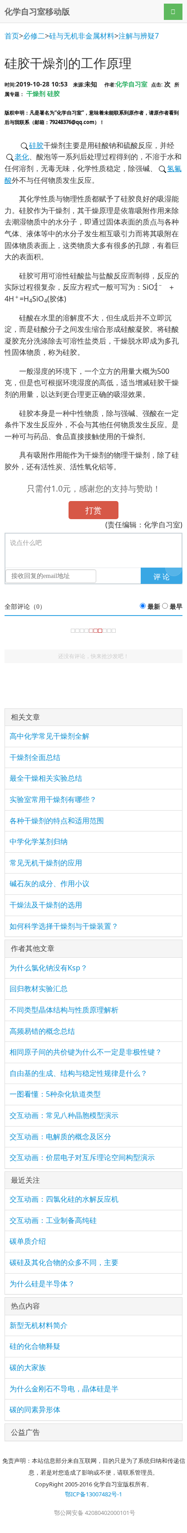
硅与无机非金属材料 (81, 36)
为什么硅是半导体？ (42, 1284)
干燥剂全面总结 (35, 757)
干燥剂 (35, 93)
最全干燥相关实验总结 (46, 778)
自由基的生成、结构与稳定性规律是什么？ (79, 1073)
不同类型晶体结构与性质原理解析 (64, 1010)
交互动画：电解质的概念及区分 (60, 1136)
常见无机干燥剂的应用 (46, 863)
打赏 (93, 510)
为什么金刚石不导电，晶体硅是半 (64, 1389)
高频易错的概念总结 (42, 1031)
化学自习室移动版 (37, 11)
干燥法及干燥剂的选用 (46, 905)
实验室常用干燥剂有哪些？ (53, 799)
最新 (154, 606)
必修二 (34, 36)
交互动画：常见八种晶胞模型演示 (64, 1115)
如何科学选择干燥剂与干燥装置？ (64, 926)
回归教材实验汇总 (39, 988)
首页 (12, 36)
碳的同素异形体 (35, 1409)
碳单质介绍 (28, 1241)
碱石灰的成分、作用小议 (49, 883)
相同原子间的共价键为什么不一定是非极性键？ (86, 1052)
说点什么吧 (26, 543)
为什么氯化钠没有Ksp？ (49, 968)
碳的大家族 (28, 1367)
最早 (176, 606)
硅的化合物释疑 (35, 1346)
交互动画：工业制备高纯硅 (53, 1220)
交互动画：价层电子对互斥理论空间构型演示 (82, 1157)
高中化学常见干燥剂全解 (49, 736)
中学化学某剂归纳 (39, 841)
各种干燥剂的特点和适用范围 (57, 821)
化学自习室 (132, 84)
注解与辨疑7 (138, 36)
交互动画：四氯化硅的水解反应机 (64, 1199)
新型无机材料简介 (39, 1325)
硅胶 (53, 93)
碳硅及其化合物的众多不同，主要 (64, 1262)
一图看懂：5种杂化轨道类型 (55, 1094)
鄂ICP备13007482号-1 (93, 1494)
